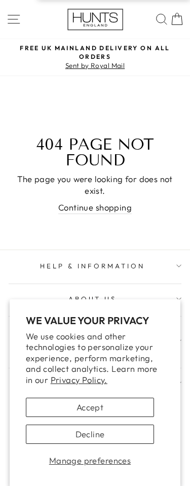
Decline (90, 434)
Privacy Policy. (79, 379)
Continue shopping (95, 207)
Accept (90, 407)
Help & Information (92, 266)
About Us (92, 299)
